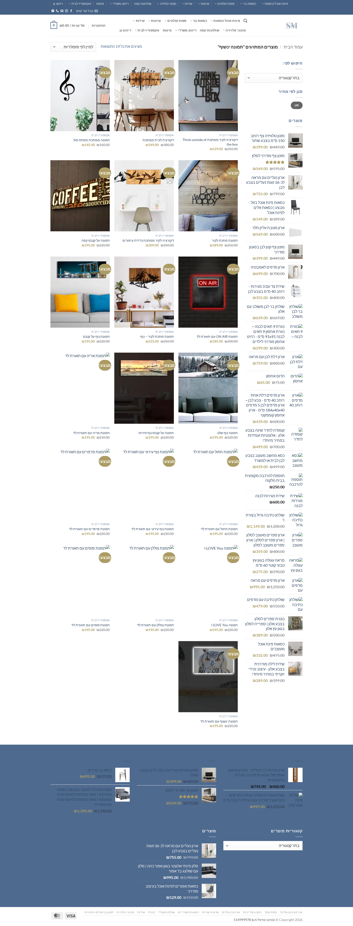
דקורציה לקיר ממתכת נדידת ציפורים (148, 240)
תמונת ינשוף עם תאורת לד (219, 721)
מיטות (100, 4)
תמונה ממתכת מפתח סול (91, 140)
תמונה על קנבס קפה (95, 240)
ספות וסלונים (226, 4)
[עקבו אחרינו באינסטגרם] (66, 11)
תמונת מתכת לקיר (225, 240)
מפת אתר (270, 912)
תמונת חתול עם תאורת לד (219, 529)
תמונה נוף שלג (227, 433)
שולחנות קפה (142, 4)
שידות (188, 4)
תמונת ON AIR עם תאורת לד (217, 336)
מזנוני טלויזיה (168, 4)
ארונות (205, 4)
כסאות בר (249, 4)
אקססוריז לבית (81, 4)
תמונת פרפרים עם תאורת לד (89, 529)
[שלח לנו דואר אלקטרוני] (62, 11)
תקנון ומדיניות (252, 912)
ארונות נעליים (231, 912)
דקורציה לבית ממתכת (158, 140)
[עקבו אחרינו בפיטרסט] (52, 11)
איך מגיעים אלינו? (291, 912)
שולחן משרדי (166, 912)
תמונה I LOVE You (224, 625)
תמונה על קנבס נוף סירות (155, 433)
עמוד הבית (293, 46)
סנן (297, 105)
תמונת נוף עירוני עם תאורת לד (152, 529)
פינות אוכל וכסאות (276, 4)
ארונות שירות (210, 912)
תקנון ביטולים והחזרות (99, 912)
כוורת (151, 912)
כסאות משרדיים (188, 912)
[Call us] (57, 11)
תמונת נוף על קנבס (96, 336)
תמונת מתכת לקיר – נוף (157, 336)
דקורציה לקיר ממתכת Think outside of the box (210, 142)
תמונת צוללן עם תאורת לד (155, 625)
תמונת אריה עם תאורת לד (91, 433)
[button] (87, 10)
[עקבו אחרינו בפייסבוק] (71, 11)
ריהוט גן (58, 4)
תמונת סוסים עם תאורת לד (90, 625)
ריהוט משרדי (121, 4)
